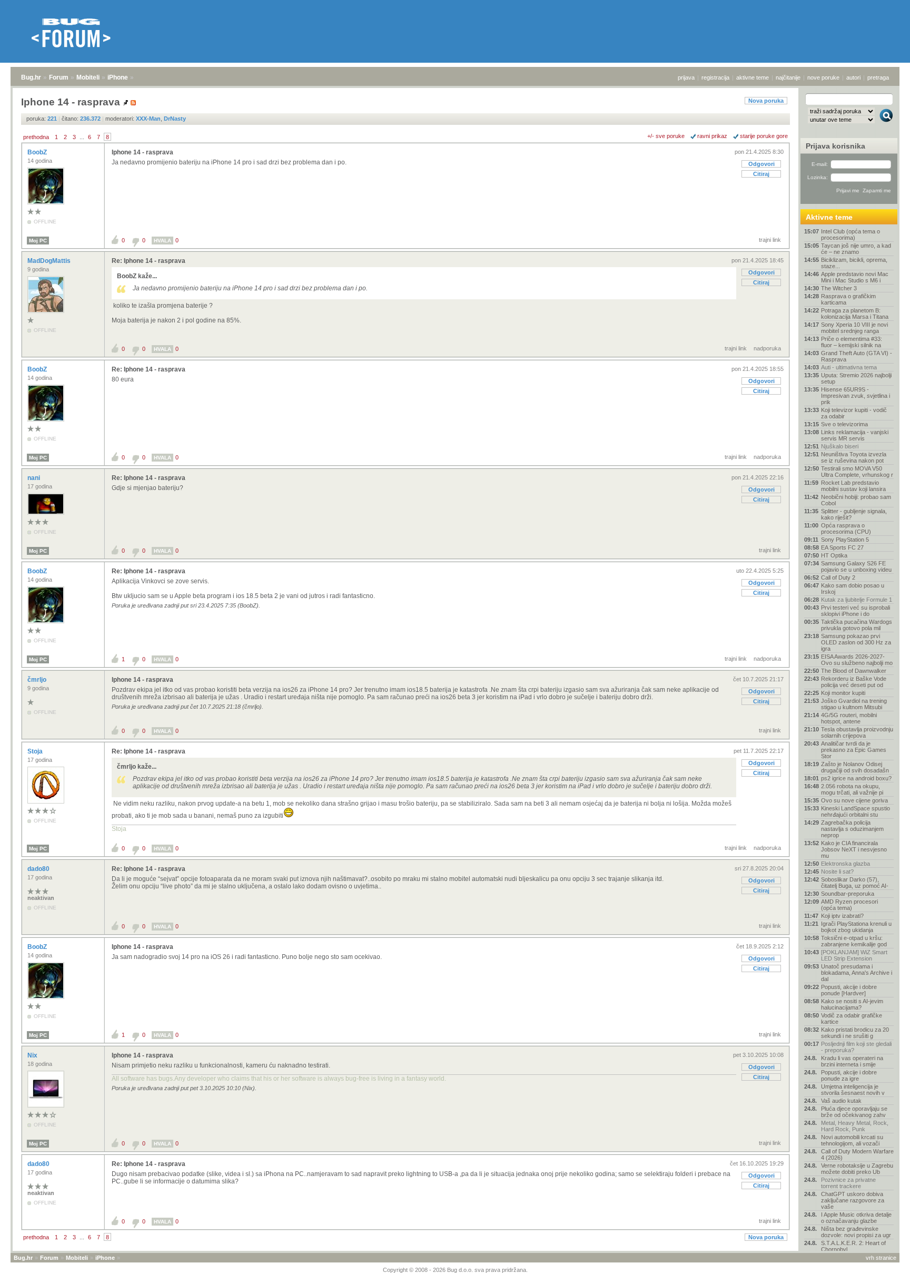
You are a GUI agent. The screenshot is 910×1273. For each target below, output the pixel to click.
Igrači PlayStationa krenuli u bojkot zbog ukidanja (856, 927)
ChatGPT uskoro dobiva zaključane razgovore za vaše (852, 1200)
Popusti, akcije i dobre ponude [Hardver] (849, 990)
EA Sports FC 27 (842, 547)
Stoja (35, 751)
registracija (715, 77)
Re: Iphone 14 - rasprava (148, 261)
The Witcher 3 (839, 288)
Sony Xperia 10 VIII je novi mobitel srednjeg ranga (854, 327)
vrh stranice (881, 1258)
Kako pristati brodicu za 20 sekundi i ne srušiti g (855, 1032)
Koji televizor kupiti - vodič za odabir (854, 413)
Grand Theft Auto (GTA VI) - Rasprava (856, 356)
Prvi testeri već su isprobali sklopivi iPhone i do (855, 610)
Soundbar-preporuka (847, 893)
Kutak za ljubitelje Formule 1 (856, 599)
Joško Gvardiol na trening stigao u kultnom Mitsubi (854, 704)
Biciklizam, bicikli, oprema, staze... (854, 263)
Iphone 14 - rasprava (142, 152)
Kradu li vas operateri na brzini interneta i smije (852, 1061)
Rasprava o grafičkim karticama (848, 299)
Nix (33, 1055)
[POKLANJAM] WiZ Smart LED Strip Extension (854, 955)
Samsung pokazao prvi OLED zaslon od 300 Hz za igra (856, 642)
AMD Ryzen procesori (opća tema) (849, 904)
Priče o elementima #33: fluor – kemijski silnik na (851, 342)
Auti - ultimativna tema (849, 367)
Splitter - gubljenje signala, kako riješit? (854, 514)
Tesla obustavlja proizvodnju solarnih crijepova (857, 732)
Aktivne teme (829, 217)
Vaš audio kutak (841, 1101)
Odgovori (761, 164)
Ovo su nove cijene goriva (854, 800)
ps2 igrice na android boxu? (856, 778)
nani (34, 478)
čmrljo (37, 679)
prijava (686, 77)
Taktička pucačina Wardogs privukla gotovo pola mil (856, 625)
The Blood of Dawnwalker (853, 671)
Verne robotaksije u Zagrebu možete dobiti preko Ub (857, 1168)
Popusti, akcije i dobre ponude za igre (849, 1075)
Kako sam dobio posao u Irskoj (852, 588)
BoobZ (37, 152)
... (82, 137)
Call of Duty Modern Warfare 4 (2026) (857, 1154)
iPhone (117, 77)
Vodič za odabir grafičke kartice (851, 1018)
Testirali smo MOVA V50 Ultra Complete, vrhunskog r (857, 471)
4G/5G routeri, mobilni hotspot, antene (849, 718)
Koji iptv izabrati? (842, 916)
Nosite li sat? (837, 871)
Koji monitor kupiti (843, 693)
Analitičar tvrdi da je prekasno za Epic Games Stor (853, 749)
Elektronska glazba (845, 863)
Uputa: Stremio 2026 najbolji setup (856, 378)
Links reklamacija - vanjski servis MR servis (854, 435)
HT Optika (834, 555)
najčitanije (788, 77)
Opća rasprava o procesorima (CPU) (846, 528)
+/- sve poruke (666, 136)
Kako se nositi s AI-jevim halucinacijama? (852, 1004)
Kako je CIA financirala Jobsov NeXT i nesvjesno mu (854, 849)
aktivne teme (752, 77)
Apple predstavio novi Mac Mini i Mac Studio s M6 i (854, 277)
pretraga (878, 77)
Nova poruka (766, 100)
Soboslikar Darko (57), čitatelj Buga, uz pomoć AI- (854, 882)
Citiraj (761, 174)
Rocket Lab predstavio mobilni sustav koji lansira (853, 485)
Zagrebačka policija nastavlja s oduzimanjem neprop (852, 828)
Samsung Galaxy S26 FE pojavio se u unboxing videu (856, 566)
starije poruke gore (764, 136)
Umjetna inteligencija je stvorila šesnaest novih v (853, 1089)
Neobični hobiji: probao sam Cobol (856, 500)
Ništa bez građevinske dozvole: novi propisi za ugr (856, 1232)
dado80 (39, 869)
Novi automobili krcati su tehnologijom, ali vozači (852, 1140)
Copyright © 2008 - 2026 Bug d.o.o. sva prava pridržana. (455, 1270)
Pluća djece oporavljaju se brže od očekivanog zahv (854, 1111)
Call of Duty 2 (838, 577)
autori (853, 77)
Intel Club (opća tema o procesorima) (850, 234)
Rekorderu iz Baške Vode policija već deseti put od (853, 681)
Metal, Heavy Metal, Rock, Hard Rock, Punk (854, 1126)
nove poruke (823, 77)
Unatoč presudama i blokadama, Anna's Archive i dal (856, 972)
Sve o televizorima (844, 424)
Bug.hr (31, 77)
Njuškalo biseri (839, 446)
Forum (58, 77)
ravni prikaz (712, 136)
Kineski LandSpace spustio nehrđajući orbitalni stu (855, 811)
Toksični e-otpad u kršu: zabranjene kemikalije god (854, 941)
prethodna (36, 137)
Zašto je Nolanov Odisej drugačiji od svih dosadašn (855, 767)
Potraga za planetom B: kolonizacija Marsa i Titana (854, 313)
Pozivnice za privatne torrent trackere (848, 1183)
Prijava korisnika (835, 146)
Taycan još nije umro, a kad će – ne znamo (856, 248)
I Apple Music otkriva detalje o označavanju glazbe (856, 1217)
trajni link (770, 240)
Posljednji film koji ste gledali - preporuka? (856, 1047)
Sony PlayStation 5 (845, 539)
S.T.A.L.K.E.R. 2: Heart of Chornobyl (853, 1246)
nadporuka (767, 348)
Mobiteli (88, 77)
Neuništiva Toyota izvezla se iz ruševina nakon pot (853, 457)
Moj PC (38, 240)
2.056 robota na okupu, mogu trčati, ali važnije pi (852, 789)
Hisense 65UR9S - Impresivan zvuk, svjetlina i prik (855, 395)
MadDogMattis (49, 261)
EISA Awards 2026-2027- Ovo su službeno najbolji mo (857, 659)
